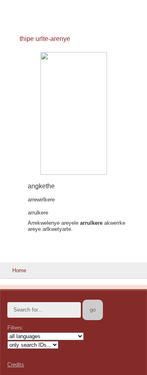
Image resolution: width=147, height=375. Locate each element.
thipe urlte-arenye (45, 38)
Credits (15, 364)
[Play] (13, 187)
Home (19, 270)
